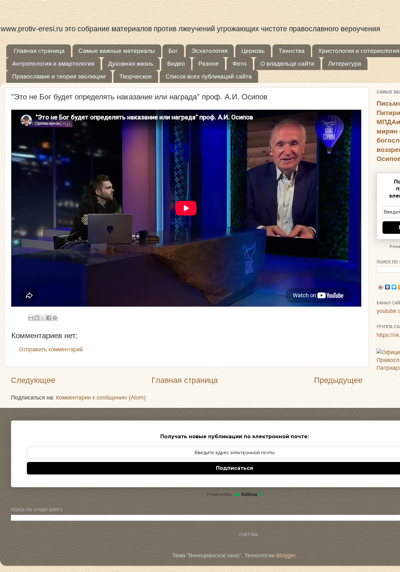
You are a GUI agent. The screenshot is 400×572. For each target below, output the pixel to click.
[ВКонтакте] (387, 287)
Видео (176, 63)
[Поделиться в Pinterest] (55, 318)
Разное (208, 63)
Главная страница (39, 51)
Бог (173, 51)
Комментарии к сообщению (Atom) (101, 397)
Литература (344, 63)
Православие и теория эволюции (59, 76)
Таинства (291, 51)
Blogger (285, 555)
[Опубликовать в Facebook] (49, 318)
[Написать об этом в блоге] (37, 318)
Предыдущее (338, 380)
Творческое (135, 76)
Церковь (253, 51)
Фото (239, 63)
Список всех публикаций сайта (209, 76)
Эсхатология (210, 51)
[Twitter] (394, 287)
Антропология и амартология (53, 63)
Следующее (33, 380)
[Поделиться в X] (43, 318)
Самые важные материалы (116, 51)
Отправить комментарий (51, 349)
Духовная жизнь (130, 63)
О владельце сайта (287, 63)
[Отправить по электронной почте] (31, 318)
